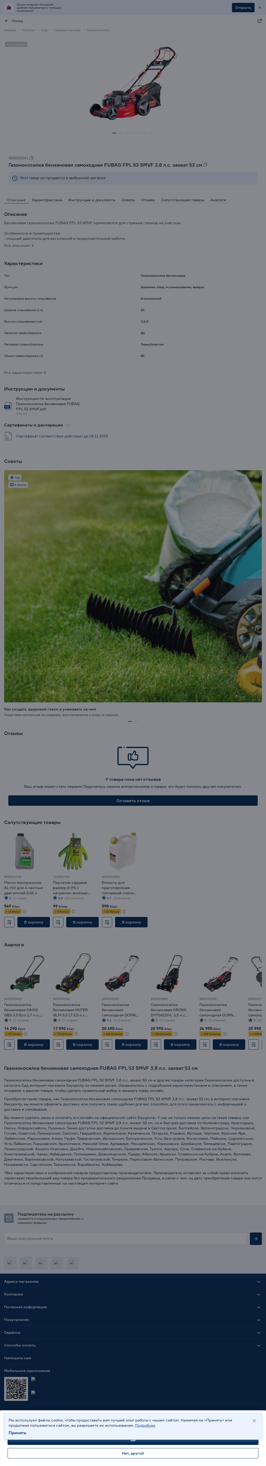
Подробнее (145, 1425)
